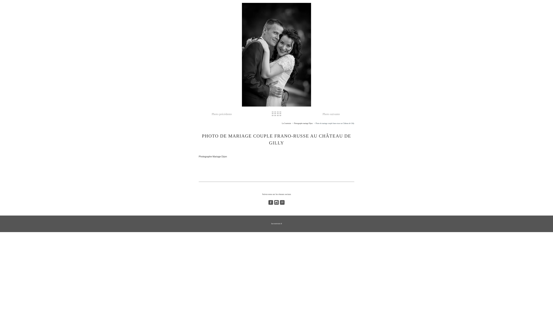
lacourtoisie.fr (276, 223)
